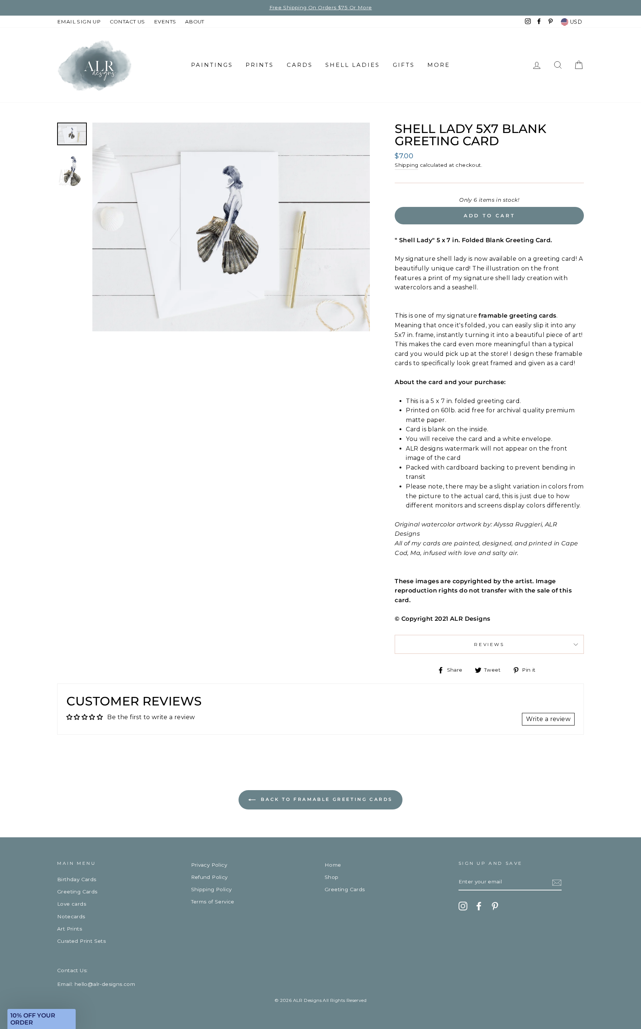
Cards (300, 64)
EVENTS (165, 22)
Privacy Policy (209, 865)
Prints (260, 64)
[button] (41, 1019)
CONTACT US (127, 22)
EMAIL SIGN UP (79, 22)
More (438, 64)
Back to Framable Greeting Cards (326, 799)
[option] (320, 8)
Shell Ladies (352, 64)
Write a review (548, 719)
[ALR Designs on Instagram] (462, 906)
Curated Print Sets (81, 941)
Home (333, 865)
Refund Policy (209, 877)
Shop (332, 877)
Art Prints (69, 929)
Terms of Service (212, 902)
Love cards (71, 904)
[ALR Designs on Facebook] (478, 906)
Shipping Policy (211, 889)
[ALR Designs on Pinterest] (494, 906)
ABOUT (194, 22)
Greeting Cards (77, 892)
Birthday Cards (76, 879)
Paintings (212, 64)
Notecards (71, 916)
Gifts (404, 64)
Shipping (406, 165)
